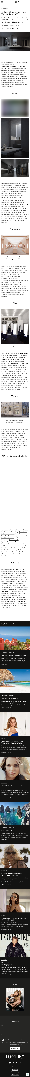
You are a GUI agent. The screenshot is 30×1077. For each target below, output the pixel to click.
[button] (27, 248)
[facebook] (5, 29)
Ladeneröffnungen (7, 84)
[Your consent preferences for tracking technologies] (27, 1074)
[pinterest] (8, 29)
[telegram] (18, 29)
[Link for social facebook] (13, 1063)
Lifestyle (4, 9)
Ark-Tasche (19, 575)
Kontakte (15, 1069)
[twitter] (13, 29)
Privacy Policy (18, 1044)
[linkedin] (10, 29)
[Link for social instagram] (10, 1063)
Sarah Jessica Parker (7, 530)
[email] (2, 29)
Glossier (19, 266)
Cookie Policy (15, 1074)
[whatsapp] (15, 29)
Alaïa (2, 353)
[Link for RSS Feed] (20, 1063)
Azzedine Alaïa (6, 371)
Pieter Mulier (25, 363)
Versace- (23, 437)
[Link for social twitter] (17, 1063)
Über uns (15, 1066)
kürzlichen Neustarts (7, 538)
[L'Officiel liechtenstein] (15, 2)
